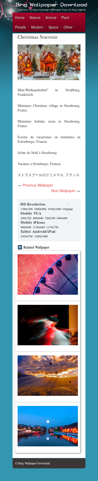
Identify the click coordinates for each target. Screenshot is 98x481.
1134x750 (52, 227)
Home (20, 17)
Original (68, 209)
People (20, 27)
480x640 (38, 218)
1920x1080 (54, 209)
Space (53, 27)
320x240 (50, 218)
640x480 (62, 218)
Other (68, 27)
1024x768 (27, 236)
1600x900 (40, 209)
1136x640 (39, 227)
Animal (50, 17)
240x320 (26, 218)
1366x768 (27, 209)
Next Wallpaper (63, 190)
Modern (37, 27)
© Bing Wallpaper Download (32, 463)
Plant (65, 17)
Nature (35, 17)
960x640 (26, 227)
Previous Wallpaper (37, 185)
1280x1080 (41, 236)
